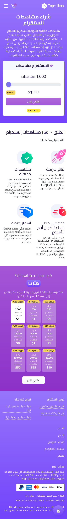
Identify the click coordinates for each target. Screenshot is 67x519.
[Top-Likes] (53, 6)
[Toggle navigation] (6, 6)
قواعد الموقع (56, 441)
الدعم (61, 434)
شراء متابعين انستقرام (52, 406)
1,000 (41, 76)
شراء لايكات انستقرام (52, 412)
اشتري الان (33, 101)
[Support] (58, 510)
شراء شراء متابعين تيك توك (18, 408)
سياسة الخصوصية (54, 448)
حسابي (60, 455)
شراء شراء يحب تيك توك (18, 417)
